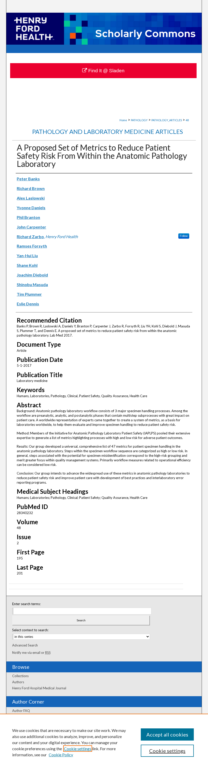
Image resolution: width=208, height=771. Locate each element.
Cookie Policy (61, 754)
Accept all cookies (167, 734)
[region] (104, 742)
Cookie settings (77, 748)
